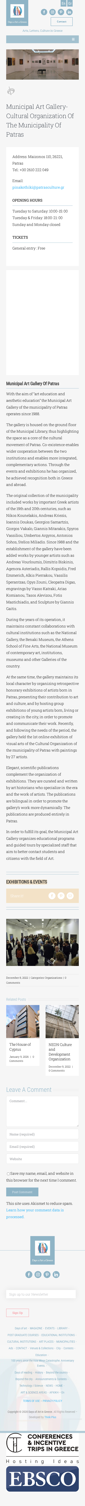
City (58, 1348)
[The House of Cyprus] (22, 1007)
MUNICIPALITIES (65, 1341)
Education (41, 1355)
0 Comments (21, 1059)
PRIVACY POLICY (52, 1401)
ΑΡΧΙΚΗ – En (57, 1392)
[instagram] (52, 12)
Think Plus (50, 1417)
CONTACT (21, 1348)
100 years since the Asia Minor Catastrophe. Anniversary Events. (42, 1363)
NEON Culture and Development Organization (60, 1051)
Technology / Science (31, 1385)
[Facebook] (52, 895)
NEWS (49, 1385)
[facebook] (44, 12)
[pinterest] (61, 12)
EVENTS (49, 1328)
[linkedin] (69, 12)
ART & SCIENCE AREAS (34, 1392)
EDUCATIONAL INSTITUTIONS (58, 1335)
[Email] (70, 895)
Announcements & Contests (51, 1379)
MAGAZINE (36, 1328)
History (39, 1372)
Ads (11, 1348)
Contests (68, 1348)
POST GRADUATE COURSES (23, 1335)
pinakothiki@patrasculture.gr (38, 187)
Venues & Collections (41, 1348)
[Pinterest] (61, 895)
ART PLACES (46, 1341)
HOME (59, 1385)
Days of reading (23, 1372)
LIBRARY (62, 1328)
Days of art (21, 1328)
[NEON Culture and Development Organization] (62, 1007)
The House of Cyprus (20, 1047)
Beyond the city (24, 1379)
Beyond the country (57, 1372)
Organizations (53, 978)
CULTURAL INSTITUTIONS (21, 1341)
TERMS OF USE (31, 1401)
